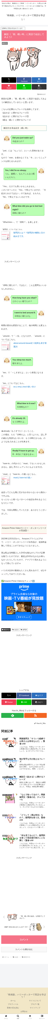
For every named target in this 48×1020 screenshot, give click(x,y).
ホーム (13, 1001)
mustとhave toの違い (22, 478)
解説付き (7, 630)
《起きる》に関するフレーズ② (15, 116)
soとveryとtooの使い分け (24, 387)
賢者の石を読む (13, 1008)
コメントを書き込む (24, 949)
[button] (39, 87)
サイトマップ (35, 1008)
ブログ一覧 (35, 1004)
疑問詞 (25, 630)
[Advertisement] (24, 273)
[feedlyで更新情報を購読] (12, 715)
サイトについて (35, 1001)
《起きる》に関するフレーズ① (15, 113)
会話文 (16, 630)
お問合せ (24, 1011)
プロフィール (13, 1004)
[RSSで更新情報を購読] (35, 715)
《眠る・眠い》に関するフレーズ (16, 120)
